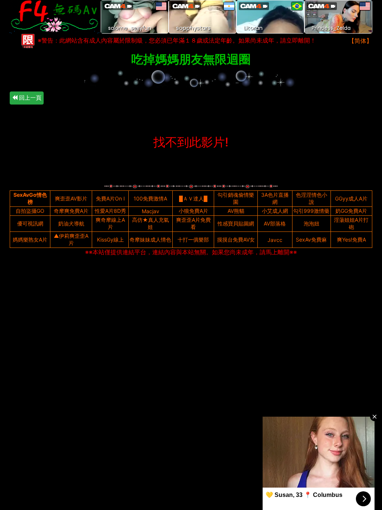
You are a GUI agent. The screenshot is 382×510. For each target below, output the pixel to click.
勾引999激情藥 (311, 211)
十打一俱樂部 (193, 239)
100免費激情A (150, 198)
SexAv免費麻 (311, 239)
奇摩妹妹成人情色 (150, 239)
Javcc (274, 240)
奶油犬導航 (71, 223)
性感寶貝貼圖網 (235, 223)
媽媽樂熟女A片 (30, 239)
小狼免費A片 (193, 211)
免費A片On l (110, 198)
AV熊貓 (236, 211)
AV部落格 (275, 223)
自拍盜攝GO (30, 211)
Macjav (150, 211)
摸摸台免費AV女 (236, 239)
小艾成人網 (275, 211)
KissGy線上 (110, 239)
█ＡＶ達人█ (193, 198)
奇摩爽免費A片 (71, 211)
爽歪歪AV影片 (71, 198)
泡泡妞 (311, 223)
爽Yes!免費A (351, 239)
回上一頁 (29, 97)
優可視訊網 (30, 223)
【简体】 (360, 40)
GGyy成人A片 (351, 198)
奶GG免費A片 (351, 211)
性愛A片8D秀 (110, 211)
